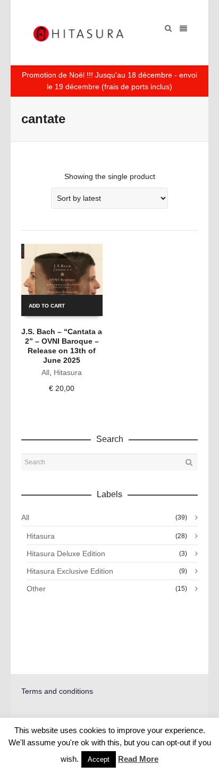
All (45, 372)
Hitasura (68, 372)
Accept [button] (99, 759)
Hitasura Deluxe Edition (66, 553)
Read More (138, 758)
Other (36, 588)
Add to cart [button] (47, 306)
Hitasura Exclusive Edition (70, 571)
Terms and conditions (57, 691)
